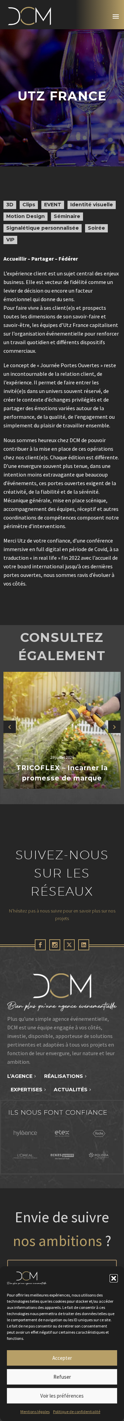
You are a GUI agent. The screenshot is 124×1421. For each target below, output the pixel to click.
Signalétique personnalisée (42, 228)
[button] (113, 1278)
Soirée (96, 228)
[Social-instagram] (54, 944)
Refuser (62, 1377)
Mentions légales (35, 1411)
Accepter (62, 1358)
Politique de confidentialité (76, 1411)
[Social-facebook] (40, 944)
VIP (10, 240)
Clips (28, 204)
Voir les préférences (62, 1395)
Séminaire (67, 216)
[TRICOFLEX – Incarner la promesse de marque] (62, 730)
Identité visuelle (91, 204)
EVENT (52, 204)
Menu (116, 16)
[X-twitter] (69, 944)
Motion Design (25, 216)
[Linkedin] (83, 944)
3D (9, 204)
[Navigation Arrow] (9, 726)
